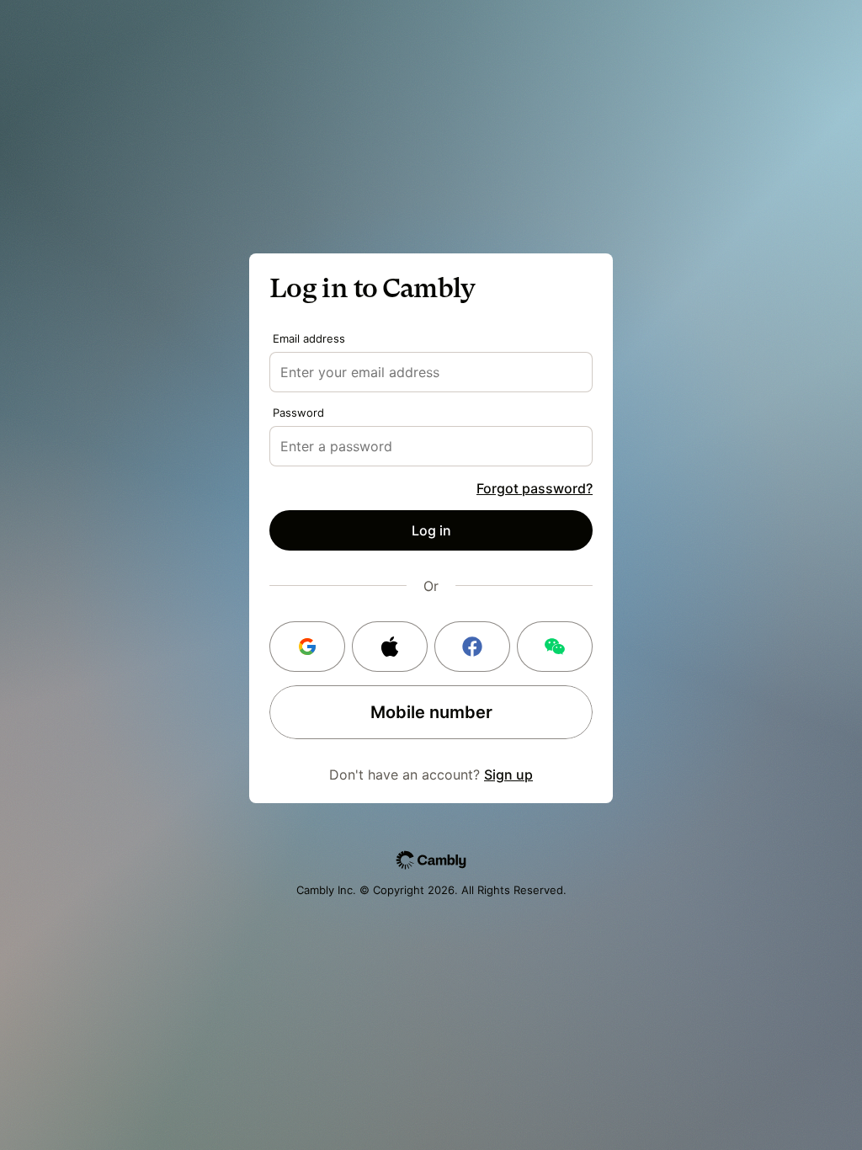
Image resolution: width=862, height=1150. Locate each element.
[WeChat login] (555, 646)
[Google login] (307, 646)
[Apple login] (390, 646)
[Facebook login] (472, 646)
